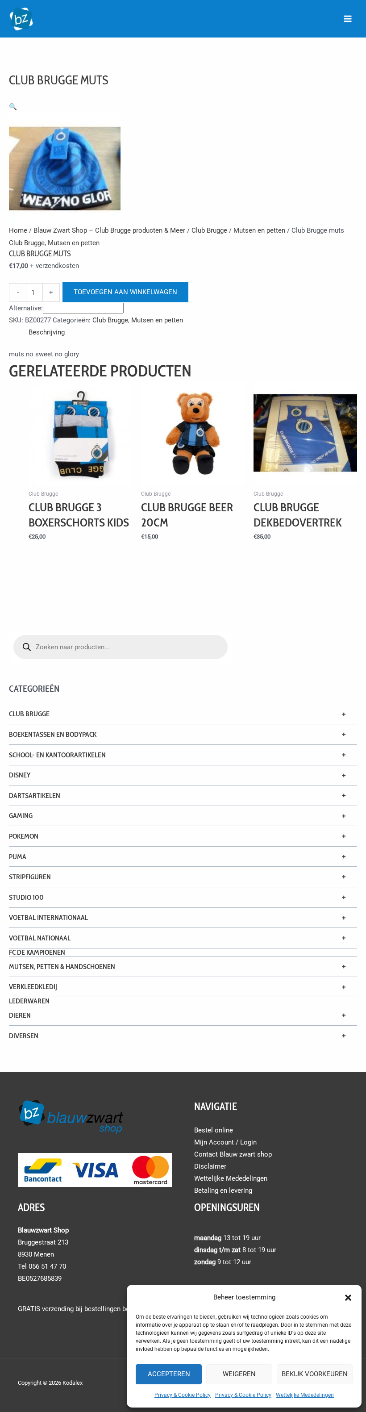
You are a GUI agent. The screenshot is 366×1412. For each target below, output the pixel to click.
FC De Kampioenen (37, 952)
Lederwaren (29, 1001)
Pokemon (23, 836)
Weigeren (239, 1374)
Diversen (23, 1036)
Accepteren (169, 1374)
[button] (348, 1297)
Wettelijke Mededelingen (305, 1395)
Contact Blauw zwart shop (233, 1154)
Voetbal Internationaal (48, 917)
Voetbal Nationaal (40, 938)
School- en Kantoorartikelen (57, 755)
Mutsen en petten (259, 230)
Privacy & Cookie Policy (182, 1395)
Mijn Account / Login (225, 1142)
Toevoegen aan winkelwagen (125, 292)
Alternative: (26, 308)
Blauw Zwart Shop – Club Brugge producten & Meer (109, 230)
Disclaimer (210, 1166)
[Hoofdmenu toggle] (347, 18)
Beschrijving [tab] (47, 332)
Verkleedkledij (33, 986)
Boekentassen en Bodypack (52, 734)
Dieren (20, 1015)
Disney (19, 775)
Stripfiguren (30, 877)
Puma (17, 856)
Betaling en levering (223, 1190)
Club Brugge (29, 714)
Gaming (21, 815)
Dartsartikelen (34, 795)
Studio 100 (26, 897)
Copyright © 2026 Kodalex (51, 1382)
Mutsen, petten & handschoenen (62, 966)
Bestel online (213, 1130)
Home (18, 230)
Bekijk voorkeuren (315, 1374)
